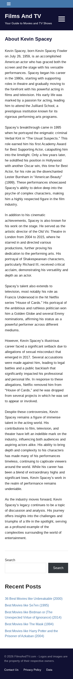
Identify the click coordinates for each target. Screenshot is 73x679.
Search (10, 560)
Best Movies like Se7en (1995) (27, 605)
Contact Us (11, 669)
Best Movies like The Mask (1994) (29, 624)
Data (49, 669)
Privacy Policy (32, 669)
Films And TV (23, 16)
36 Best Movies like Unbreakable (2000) (33, 598)
